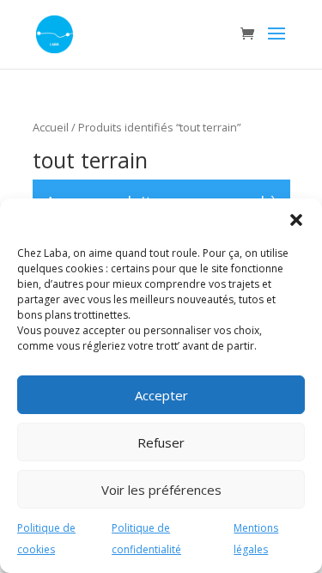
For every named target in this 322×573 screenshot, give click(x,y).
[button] (296, 220)
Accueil (51, 127)
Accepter (161, 395)
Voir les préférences (161, 489)
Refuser (161, 442)
